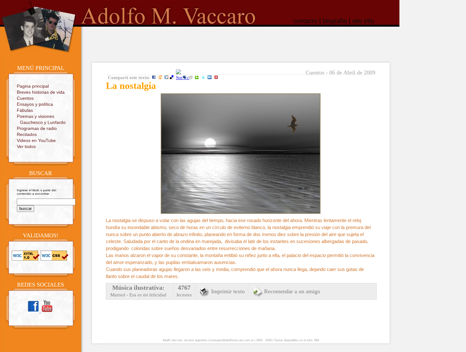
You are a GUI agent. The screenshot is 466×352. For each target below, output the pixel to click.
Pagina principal (33, 86)
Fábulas (25, 110)
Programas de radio (37, 128)
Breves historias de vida (41, 92)
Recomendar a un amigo (292, 291)
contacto (305, 20)
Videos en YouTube (36, 140)
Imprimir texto (228, 291)
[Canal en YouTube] (47, 311)
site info (363, 20)
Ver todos (26, 146)
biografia (335, 20)
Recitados (27, 134)
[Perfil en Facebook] (34, 311)
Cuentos (25, 98)
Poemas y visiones (35, 116)
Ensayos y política (35, 104)
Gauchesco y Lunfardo (43, 122)
